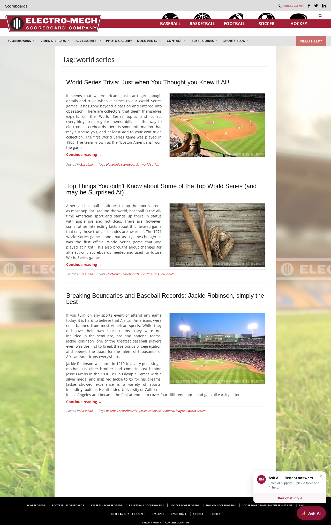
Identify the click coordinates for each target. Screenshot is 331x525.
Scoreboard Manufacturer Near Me (267, 505)
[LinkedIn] (324, 6)
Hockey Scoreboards (221, 505)
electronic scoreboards (122, 164)
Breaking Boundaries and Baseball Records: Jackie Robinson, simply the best (165, 298)
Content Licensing (177, 522)
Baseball (170, 23)
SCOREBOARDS (20, 41)
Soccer (267, 23)
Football (234, 23)
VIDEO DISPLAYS (54, 41)
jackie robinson (150, 411)
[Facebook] (309, 6)
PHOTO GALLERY (119, 41)
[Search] (320, 15)
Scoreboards (36, 505)
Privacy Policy (151, 522)
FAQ (301, 505)
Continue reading (84, 154)
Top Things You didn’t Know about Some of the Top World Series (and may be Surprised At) (161, 189)
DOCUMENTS (147, 41)
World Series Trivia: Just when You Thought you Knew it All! (147, 82)
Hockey (298, 23)
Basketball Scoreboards (146, 505)
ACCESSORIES (86, 41)
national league (174, 411)
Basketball (202, 23)
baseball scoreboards (121, 411)
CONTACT (175, 41)
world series (150, 164)
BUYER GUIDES (203, 41)
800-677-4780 (293, 6)
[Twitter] (316, 6)
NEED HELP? (311, 41)
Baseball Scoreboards (106, 505)
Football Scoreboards (68, 505)
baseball (167, 274)
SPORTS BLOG (234, 41)
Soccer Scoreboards (184, 505)
